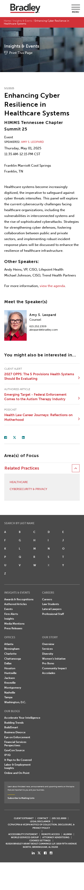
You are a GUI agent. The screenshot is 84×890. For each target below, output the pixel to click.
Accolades (48, 673)
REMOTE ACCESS (50, 834)
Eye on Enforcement (17, 737)
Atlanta (8, 644)
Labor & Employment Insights (17, 766)
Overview (48, 644)
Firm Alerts (11, 614)
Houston (9, 668)
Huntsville (10, 673)
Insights (9, 618)
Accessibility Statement (23, 834)
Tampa (8, 697)
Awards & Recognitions (18, 599)
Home (7, 20)
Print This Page (20, 53)
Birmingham (11, 648)
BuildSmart (11, 727)
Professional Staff (53, 614)
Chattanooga (12, 658)
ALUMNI (67, 834)
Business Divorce (15, 732)
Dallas (7, 663)
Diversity (47, 653)
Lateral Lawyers (51, 609)
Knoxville (10, 682)
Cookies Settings (40, 840)
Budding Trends (14, 722)
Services (47, 648)
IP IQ (7, 755)
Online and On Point (17, 773)
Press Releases (13, 628)
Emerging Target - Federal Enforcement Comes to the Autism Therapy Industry (35, 397)
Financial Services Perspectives (15, 743)
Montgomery (12, 687)
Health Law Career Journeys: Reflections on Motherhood (38, 417)
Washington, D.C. (15, 702)
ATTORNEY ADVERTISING (55, 837)
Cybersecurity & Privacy (28, 489)
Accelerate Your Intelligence (22, 717)
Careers (47, 599)
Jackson (9, 678)
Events (8, 609)
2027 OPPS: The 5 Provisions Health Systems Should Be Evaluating (39, 376)
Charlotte (10, 653)
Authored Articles (15, 604)
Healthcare (19, 482)
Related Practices (21, 468)
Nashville (9, 692)
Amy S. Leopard (32, 142)
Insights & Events (22, 20)
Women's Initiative (54, 658)
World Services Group (25, 837)
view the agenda (52, 286)
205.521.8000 (59, 818)
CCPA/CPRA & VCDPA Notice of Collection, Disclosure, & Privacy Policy (41, 826)
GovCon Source (14, 750)
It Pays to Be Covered (18, 760)
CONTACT (42, 818)
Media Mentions (14, 623)
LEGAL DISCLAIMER (40, 821)
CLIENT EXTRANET (24, 818)
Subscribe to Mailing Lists (21, 798)
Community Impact (54, 668)
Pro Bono (48, 663)
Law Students (50, 604)
